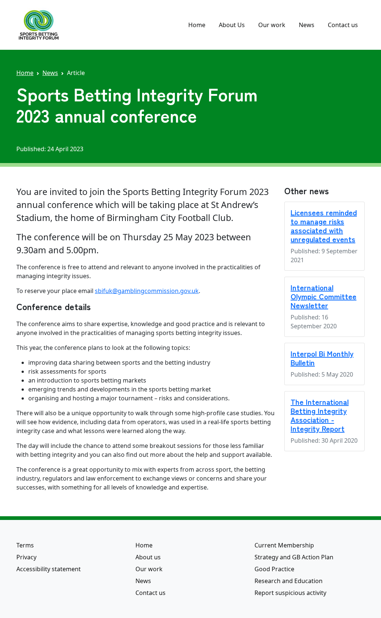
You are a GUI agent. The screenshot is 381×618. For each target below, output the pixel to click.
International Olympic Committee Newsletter (323, 296)
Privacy (26, 557)
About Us (232, 25)
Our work (271, 25)
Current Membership (284, 545)
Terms (25, 545)
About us (148, 557)
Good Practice (274, 569)
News (306, 25)
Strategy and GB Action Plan (293, 557)
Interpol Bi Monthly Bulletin (322, 358)
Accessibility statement (48, 569)
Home (196, 25)
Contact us (343, 25)
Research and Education (288, 581)
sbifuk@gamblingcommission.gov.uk (147, 291)
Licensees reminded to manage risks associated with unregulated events (324, 225)
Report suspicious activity (290, 593)
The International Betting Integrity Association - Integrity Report (320, 415)
